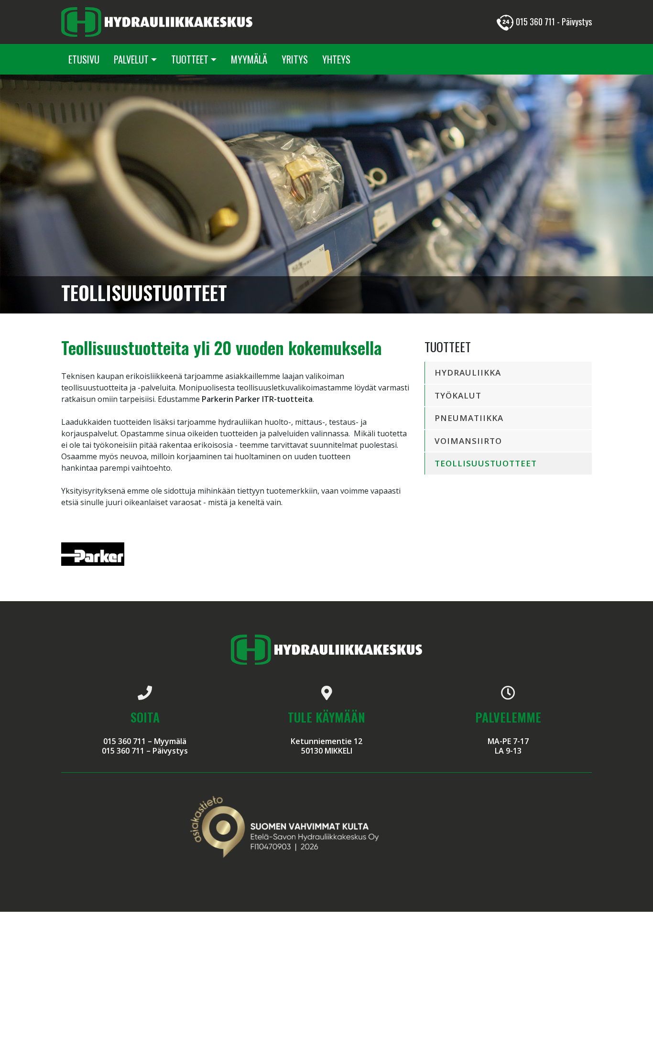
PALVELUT (131, 59)
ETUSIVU (83, 59)
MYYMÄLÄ (249, 59)
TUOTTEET (189, 59)
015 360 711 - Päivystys (554, 21)
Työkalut (458, 395)
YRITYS (295, 59)
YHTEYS (336, 59)
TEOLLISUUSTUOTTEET (486, 463)
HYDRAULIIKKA (468, 372)
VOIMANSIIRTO (468, 440)
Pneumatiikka (469, 417)
